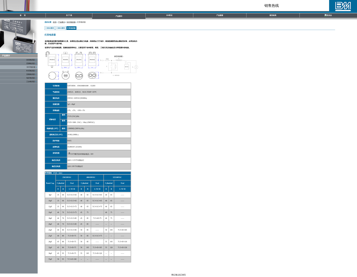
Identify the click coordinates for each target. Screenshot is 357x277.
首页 (54, 22)
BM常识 (169, 15)
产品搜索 (219, 15)
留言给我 (273, 15)
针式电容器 (31, 71)
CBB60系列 (49, 28)
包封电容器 (31, 78)
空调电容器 (31, 63)
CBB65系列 (60, 28)
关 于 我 (69, 15)
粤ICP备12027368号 (178, 275)
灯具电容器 (71, 28)
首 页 (23, 15)
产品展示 (119, 16)
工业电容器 (31, 82)
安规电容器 (31, 74)
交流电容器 (31, 60)
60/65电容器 (71, 22)
